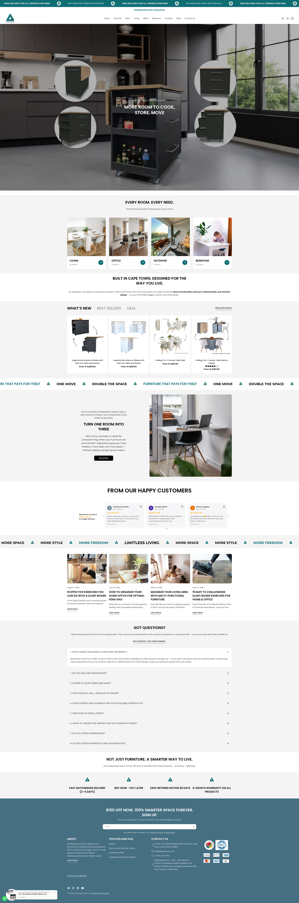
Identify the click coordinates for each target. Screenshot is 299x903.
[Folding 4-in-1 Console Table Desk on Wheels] (212, 335)
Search (112, 844)
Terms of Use (156, 832)
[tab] (79, 308)
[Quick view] (104, 320)
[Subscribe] (194, 826)
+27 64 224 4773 (161, 856)
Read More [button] (111, 524)
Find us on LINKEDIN (77, 876)
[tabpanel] (149, 344)
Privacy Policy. (169, 832)
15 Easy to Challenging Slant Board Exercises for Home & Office (211, 595)
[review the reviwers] (141, 507)
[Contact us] (4, 898)
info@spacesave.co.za (164, 851)
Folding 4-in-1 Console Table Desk (170, 360)
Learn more (72, 609)
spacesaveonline (82, 893)
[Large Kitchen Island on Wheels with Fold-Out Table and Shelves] (129, 335)
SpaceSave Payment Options (122, 857)
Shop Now (103, 458)
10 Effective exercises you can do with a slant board (86, 594)
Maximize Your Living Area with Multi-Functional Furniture (169, 595)
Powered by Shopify (100, 893)
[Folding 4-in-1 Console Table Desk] (170, 335)
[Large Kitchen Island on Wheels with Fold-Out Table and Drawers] (87, 335)
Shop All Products (223, 308)
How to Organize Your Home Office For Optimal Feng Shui (127, 595)
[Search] (283, 18)
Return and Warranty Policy (122, 848)
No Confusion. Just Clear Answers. (149, 641)
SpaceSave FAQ (116, 853)
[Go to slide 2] (165, 528)
